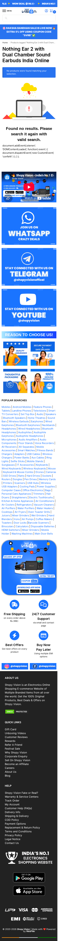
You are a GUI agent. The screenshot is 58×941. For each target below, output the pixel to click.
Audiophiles (8, 425)
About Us (10, 769)
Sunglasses (42, 454)
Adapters (7, 447)
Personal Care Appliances (39, 487)
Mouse (30, 461)
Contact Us (12, 840)
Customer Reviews (16, 735)
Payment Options (15, 821)
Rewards (10, 738)
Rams (14, 468)
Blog (7, 773)
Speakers (7, 407)
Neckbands (22, 418)
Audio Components (33, 432)
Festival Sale (12, 746)
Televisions (39, 400)
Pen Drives (30, 472)
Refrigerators (9, 501)
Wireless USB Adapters (15, 479)
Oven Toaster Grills (39, 508)
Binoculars (21, 523)
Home (5, 42)
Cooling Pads (37, 479)
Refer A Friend (13, 742)
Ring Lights (40, 450)
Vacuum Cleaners (29, 501)
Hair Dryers (22, 490)
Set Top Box (35, 403)
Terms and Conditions (18, 829)
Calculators (35, 523)
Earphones (8, 414)
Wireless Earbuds (39, 410)
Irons (23, 515)
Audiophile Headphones (15, 429)
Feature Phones (43, 396)
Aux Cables (25, 450)
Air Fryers (20, 508)
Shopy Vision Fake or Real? (21, 790)
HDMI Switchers (36, 526)
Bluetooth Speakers (26, 407)
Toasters (17, 519)
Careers (9, 765)
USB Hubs (40, 476)
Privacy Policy (13, 833)
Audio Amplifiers (11, 432)
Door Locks (30, 519)
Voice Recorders (21, 436)
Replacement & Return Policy (22, 825)
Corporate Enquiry (16, 754)
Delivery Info (12, 810)
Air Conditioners (25, 497)
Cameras (36, 465)
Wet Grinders (38, 512)
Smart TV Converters (14, 403)
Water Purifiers (22, 505)
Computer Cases (31, 483)
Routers (6, 472)
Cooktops (7, 508)
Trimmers (8, 490)
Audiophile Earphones (29, 425)
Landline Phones (21, 400)
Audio (47, 403)
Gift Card (10, 727)
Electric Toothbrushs (13, 494)
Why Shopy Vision (16, 750)
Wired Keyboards (41, 458)
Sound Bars (20, 410)
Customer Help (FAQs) (18, 806)
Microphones (38, 429)
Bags (19, 487)
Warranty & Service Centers (21, 794)
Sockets (39, 468)
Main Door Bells (24, 533)
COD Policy (12, 817)
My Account (12, 802)
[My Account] (44, 11)
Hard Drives (26, 468)
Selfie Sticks (9, 454)
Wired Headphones (13, 421)
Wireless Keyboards (13, 461)
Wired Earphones (26, 414)
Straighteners (39, 490)
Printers (15, 476)
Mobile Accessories (26, 439)
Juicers (6, 512)
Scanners (27, 476)
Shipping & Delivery (17, 813)
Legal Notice (12, 837)
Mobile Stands (26, 454)
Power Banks (9, 450)
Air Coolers (43, 497)
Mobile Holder (29, 530)
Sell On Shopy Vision (17, 758)
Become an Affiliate (17, 762)
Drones (24, 465)
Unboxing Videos (15, 731)
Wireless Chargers (40, 447)
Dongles (17, 472)
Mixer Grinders (20, 512)
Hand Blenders (10, 515)
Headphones (38, 418)
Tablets (6, 400)
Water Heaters (41, 505)
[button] (49, 11)
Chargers (37, 443)
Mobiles (6, 396)
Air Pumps (34, 515)
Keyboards (24, 458)
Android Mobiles (22, 396)
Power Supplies (11, 483)
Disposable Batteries (13, 526)
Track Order (12, 798)
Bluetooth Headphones (39, 421)
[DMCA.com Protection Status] (28, 709)
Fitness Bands (21, 443)
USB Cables (21, 447)
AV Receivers (40, 436)
